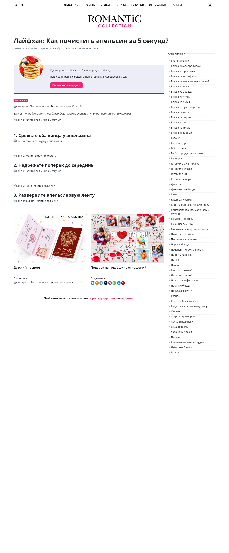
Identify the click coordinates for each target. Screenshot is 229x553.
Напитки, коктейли (182, 234)
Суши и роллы (179, 326)
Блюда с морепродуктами (186, 66)
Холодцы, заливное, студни (187, 342)
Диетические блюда (183, 189)
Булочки (176, 138)
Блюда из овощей (182, 91)
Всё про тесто (179, 148)
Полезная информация (185, 280)
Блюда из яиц (179, 122)
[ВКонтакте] (92, 283)
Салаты (175, 311)
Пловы (175, 265)
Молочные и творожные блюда (190, 229)
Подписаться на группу (66, 85)
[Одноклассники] (97, 283)
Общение (71, 4)
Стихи (105, 4)
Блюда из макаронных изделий (190, 81)
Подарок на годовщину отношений (119, 267)
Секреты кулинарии (183, 316)
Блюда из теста (180, 112)
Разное (175, 296)
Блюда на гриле (180, 127)
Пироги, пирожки (181, 254)
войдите (127, 298)
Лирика (120, 4)
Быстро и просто (181, 143)
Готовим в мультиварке (185, 163)
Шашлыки (177, 352)
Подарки (137, 4)
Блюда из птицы (181, 96)
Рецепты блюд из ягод (184, 301)
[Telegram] (101, 283)
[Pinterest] (123, 283)
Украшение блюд (181, 332)
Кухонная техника (182, 224)
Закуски (175, 194)
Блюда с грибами (181, 132)
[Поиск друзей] (23, 4)
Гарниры (176, 158)
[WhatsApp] (114, 283)
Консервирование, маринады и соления (190, 211)
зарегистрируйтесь (102, 298)
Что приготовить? (182, 275)
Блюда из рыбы (180, 102)
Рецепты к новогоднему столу (189, 306)
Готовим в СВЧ (179, 174)
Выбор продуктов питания (187, 153)
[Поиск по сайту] (17, 4)
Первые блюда (180, 244)
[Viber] (110, 283)
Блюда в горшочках (183, 71)
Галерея (177, 4)
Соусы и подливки (182, 321)
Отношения (158, 4)
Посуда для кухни (181, 290)
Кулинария (21, 100)
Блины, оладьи (180, 60)
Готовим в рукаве (181, 168)
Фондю (175, 337)
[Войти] (210, 5)
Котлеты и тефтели (182, 218)
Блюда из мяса (180, 86)
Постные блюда (180, 285)
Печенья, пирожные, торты (187, 249)
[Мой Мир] (119, 283)
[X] (105, 283)
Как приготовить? (181, 270)
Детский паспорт (27, 267)
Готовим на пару (181, 179)
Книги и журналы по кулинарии (190, 204)
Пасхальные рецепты (184, 239)
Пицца (175, 260)
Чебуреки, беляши (182, 347)
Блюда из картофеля (183, 76)
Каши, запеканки (181, 199)
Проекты (89, 4)
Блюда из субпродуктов (185, 107)
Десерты (176, 184)
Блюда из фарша (181, 117)
